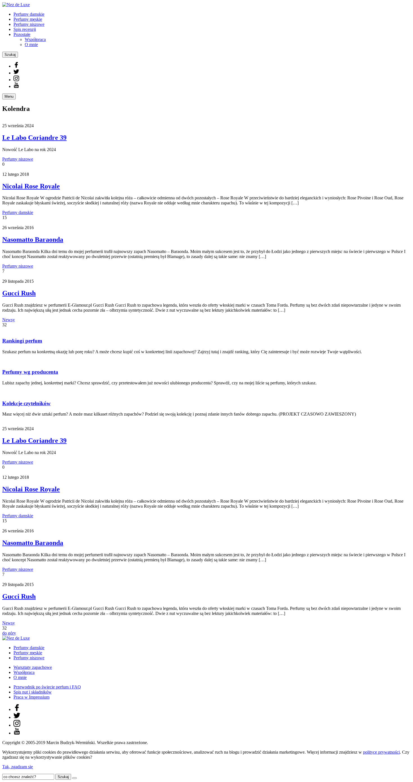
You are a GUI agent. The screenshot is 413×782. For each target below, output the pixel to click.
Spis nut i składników (32, 692)
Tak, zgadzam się (17, 766)
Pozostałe (21, 34)
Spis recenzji (24, 29)
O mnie (31, 44)
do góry (9, 633)
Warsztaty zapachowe (32, 667)
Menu (8, 96)
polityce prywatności (381, 752)
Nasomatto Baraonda (32, 239)
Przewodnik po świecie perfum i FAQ (47, 687)
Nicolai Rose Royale (31, 186)
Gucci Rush (19, 293)
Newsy (8, 319)
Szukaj (10, 55)
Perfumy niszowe (28, 24)
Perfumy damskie (28, 14)
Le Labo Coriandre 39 (34, 137)
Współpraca (35, 39)
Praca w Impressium (31, 697)
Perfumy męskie (27, 19)
